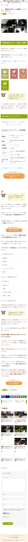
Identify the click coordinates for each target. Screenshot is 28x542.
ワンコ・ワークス (14, 145)
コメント (5, 477)
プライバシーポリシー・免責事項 (11, 535)
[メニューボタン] (1, 2)
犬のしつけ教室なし (13, 389)
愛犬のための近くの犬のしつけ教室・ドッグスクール (14, 1)
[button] (3, 396)
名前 (4, 494)
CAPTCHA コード (6, 516)
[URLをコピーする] (25, 396)
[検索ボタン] (27, 2)
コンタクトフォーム (22, 535)
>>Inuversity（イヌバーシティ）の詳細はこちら (13, 168)
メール (4, 499)
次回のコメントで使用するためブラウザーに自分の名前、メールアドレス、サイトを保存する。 (14, 510)
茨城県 (4, 13)
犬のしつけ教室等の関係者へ (14, 537)
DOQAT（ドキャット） (16, 206)
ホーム (3, 535)
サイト (4, 504)
